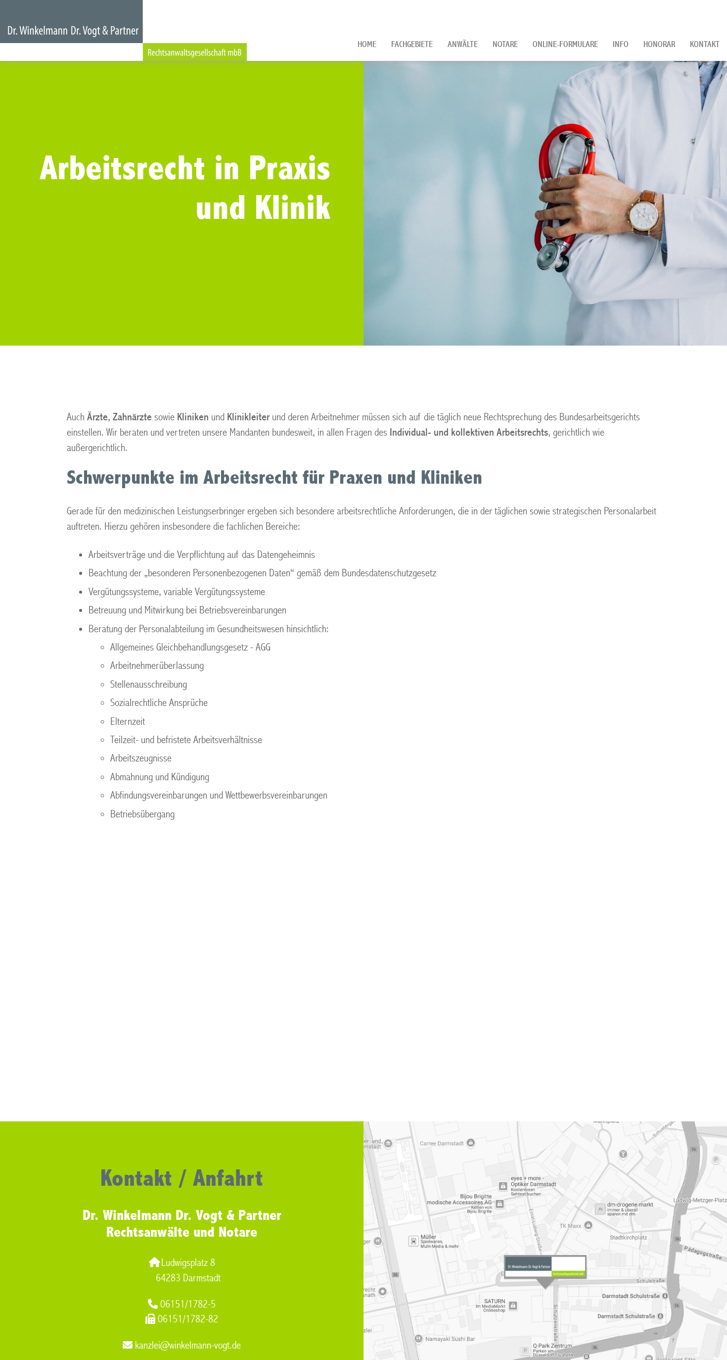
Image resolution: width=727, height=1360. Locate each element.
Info (621, 44)
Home (367, 44)
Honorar (659, 44)
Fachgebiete (412, 44)
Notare (505, 44)
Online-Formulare (565, 44)
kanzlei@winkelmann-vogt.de (188, 1345)
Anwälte (463, 44)
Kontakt (705, 44)
